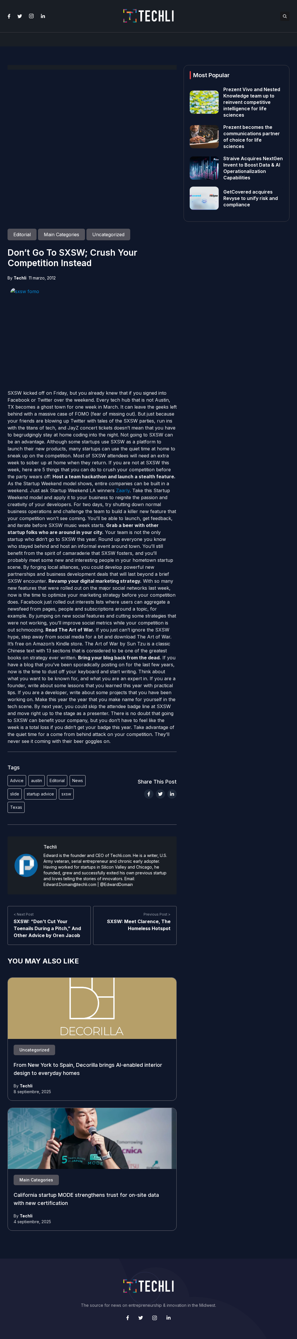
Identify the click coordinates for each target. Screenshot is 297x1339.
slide (14, 793)
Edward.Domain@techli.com (70, 884)
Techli (20, 277)
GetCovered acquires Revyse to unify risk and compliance (250, 198)
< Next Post (24, 914)
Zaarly (123, 490)
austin (36, 780)
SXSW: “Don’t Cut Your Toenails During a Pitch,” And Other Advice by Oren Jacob (47, 928)
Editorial (57, 780)
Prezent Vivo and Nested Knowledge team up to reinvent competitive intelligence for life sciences (251, 102)
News (77, 780)
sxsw (66, 793)
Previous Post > (157, 914)
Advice (16, 780)
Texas (16, 807)
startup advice (40, 793)
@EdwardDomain (116, 884)
